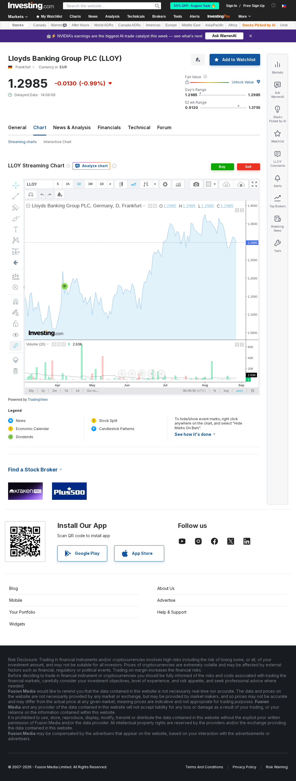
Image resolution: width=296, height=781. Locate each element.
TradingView (38, 400)
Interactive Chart (57, 142)
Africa (232, 25)
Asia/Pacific (214, 25)
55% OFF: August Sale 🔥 (195, 6)
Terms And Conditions (204, 767)
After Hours (80, 25)
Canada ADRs (129, 25)
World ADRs (103, 25)
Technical (139, 127)
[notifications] (273, 5)
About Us (166, 588)
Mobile (15, 600)
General (17, 127)
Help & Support (171, 612)
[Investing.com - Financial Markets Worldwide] (31, 6)
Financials (109, 127)
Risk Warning (277, 767)
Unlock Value (243, 82)
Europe (171, 25)
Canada (39, 25)
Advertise (166, 600)
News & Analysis (72, 127)
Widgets (17, 623)
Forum (164, 127)
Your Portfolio (22, 612)
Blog (13, 588)
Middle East (191, 25)
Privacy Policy (244, 767)
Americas (153, 25)
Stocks (18, 25)
